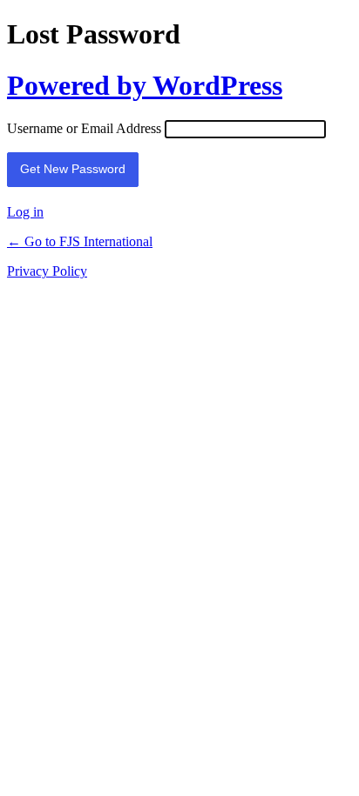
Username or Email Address (84, 128)
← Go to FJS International (79, 241)
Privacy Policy (47, 271)
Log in (25, 211)
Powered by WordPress (144, 85)
